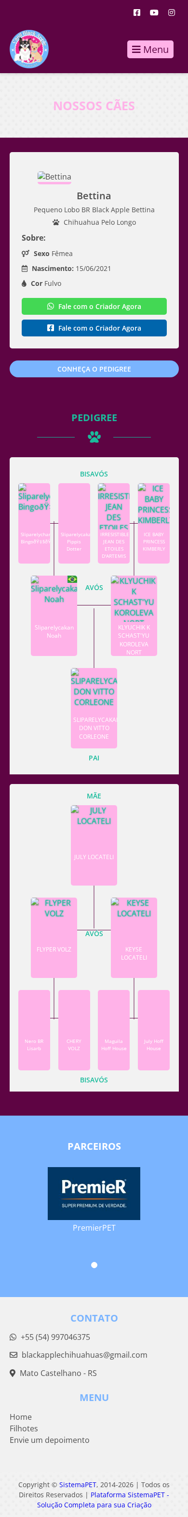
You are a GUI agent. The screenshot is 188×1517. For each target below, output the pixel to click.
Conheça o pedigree (94, 368)
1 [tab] (94, 1265)
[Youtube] (154, 12)
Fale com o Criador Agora (98, 306)
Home (21, 1417)
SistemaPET (77, 1484)
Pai (94, 757)
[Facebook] (137, 12)
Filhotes (24, 1428)
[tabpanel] (94, 1193)
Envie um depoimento (50, 1440)
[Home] (24, 49)
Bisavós (94, 473)
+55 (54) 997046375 (54, 1337)
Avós (94, 587)
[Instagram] (171, 12)
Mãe (94, 795)
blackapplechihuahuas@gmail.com (85, 1355)
